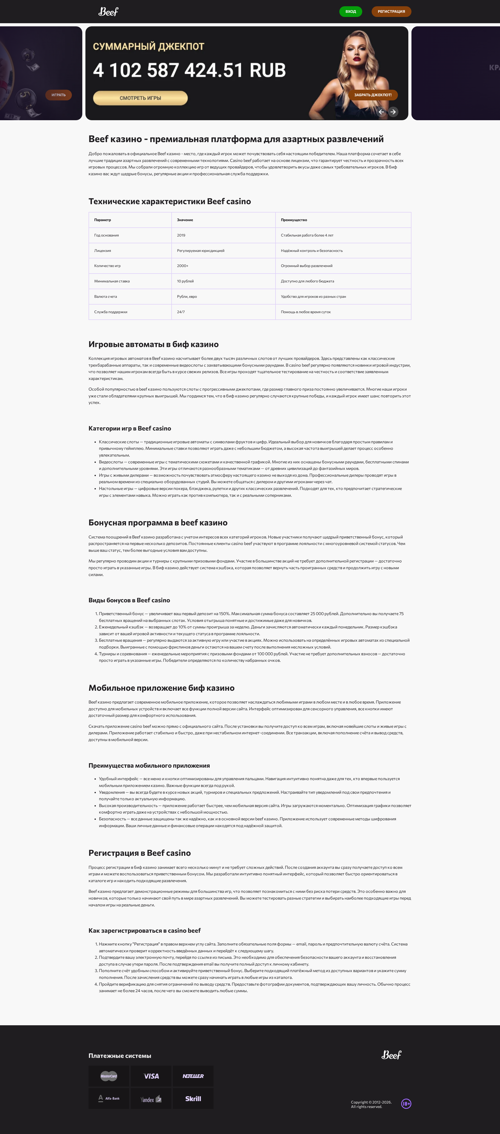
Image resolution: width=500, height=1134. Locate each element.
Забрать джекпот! (373, 95)
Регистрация (391, 11)
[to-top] (422, 1118)
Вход (351, 11)
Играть (59, 95)
